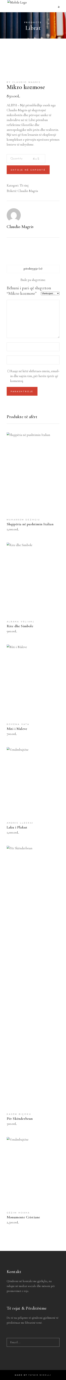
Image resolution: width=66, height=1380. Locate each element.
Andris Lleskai (20, 823)
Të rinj (24, 185)
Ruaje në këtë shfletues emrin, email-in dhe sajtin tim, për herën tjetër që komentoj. (34, 376)
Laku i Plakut (17, 827)
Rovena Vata (18, 724)
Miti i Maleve (17, 729)
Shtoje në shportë (28, 170)
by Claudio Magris (24, 82)
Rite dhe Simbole (20, 626)
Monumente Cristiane (23, 1217)
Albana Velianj (20, 622)
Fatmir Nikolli (40, 1375)
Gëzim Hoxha (18, 1213)
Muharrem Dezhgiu (23, 520)
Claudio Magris (28, 191)
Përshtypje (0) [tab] (33, 268)
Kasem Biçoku (19, 1114)
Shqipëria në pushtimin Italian (30, 524)
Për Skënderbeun (20, 1118)
